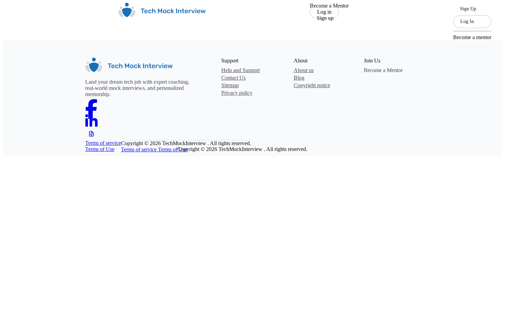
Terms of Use (99, 149)
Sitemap (230, 85)
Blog (299, 78)
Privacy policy (236, 93)
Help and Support (240, 70)
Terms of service (103, 143)
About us (304, 70)
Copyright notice (312, 85)
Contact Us (233, 78)
